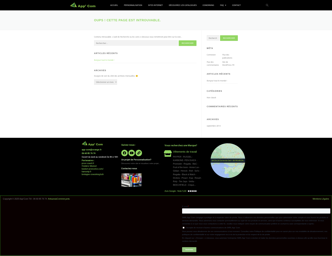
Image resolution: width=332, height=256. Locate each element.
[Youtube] (131, 153)
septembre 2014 (213, 126)
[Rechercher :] (136, 43)
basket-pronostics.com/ (93, 169)
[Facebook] (124, 153)
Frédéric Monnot (89, 166)
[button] (267, 5)
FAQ (222, 5)
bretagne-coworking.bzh (93, 174)
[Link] (139, 153)
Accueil (114, 5)
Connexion (211, 54)
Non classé (211, 97)
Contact (236, 5)
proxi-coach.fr (88, 163)
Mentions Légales (321, 199)
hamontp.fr (86, 171)
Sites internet (155, 5)
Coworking (208, 5)
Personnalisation (133, 5)
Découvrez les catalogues (183, 5)
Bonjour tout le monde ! (104, 60)
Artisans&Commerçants (59, 199)
